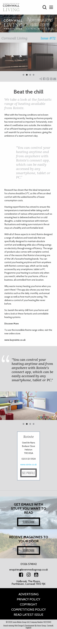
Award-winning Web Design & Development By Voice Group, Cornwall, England (28, 626)
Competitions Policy (28, 609)
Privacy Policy (28, 599)
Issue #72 (48, 38)
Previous (4, 61)
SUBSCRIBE (28, 522)
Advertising (29, 594)
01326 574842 (28, 564)
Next (53, 61)
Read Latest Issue (28, 615)
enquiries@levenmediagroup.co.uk (28, 569)
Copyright (28, 604)
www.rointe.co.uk (28, 464)
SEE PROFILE (28, 473)
